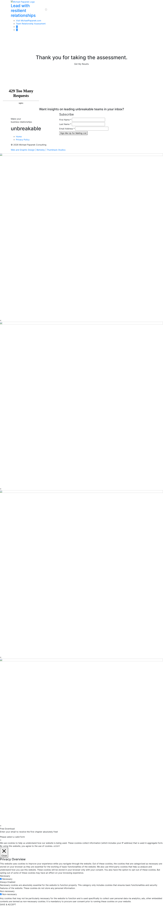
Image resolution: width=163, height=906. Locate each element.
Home (19, 136)
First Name (65, 119)
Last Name (65, 124)
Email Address (67, 128)
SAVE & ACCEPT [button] (8, 904)
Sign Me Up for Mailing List (73, 133)
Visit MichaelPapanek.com (28, 20)
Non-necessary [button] (7, 891)
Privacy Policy (23, 139)
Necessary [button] (5, 876)
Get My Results (81, 64)
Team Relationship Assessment (31, 23)
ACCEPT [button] (56, 846)
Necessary (7, 879)
